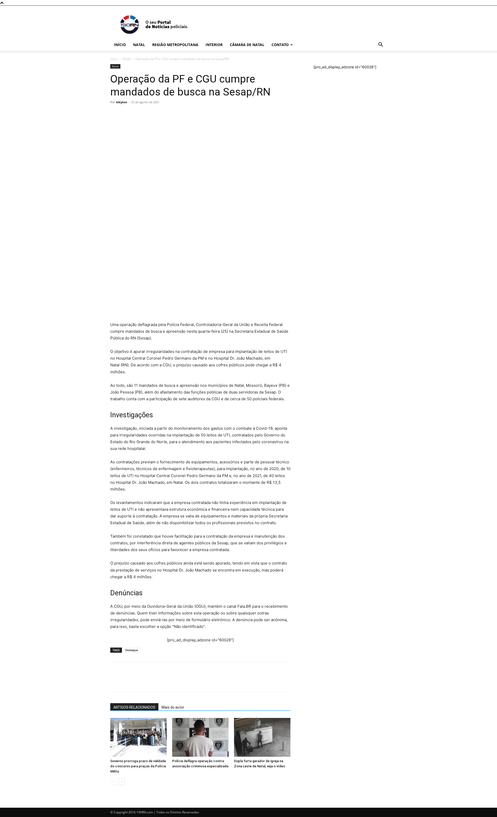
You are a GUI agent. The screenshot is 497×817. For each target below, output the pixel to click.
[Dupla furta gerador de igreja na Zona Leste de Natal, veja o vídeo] (262, 737)
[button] (380, 45)
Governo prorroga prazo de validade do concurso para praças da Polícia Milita (138, 766)
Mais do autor (173, 707)
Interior (214, 44)
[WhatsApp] (115, 189)
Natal (139, 44)
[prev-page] (113, 781)
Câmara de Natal (247, 44)
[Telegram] (151, 189)
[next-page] (122, 781)
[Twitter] (139, 189)
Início (120, 44)
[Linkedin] (163, 189)
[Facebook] (127, 189)
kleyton (121, 102)
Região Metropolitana (175, 44)
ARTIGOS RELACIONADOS (134, 707)
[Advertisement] (200, 145)
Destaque (131, 650)
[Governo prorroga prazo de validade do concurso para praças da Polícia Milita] (138, 737)
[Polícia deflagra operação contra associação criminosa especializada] (200, 737)
